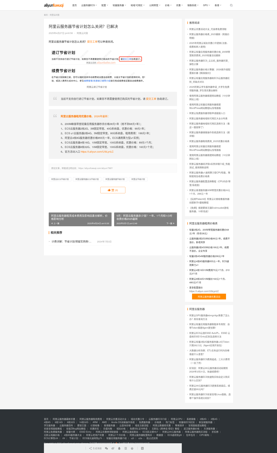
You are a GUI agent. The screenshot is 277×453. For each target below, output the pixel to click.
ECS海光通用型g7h (92, 438)
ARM (95, 422)
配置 (103, 5)
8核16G (59, 422)
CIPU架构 (204, 434)
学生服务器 (49, 425)
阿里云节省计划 (138, 179)
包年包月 (190, 434)
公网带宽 (153, 5)
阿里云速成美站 (130, 431)
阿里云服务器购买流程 (196, 431)
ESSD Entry (85, 431)
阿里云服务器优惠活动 (209, 296)
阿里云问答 (82, 33)
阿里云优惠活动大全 (116, 418)
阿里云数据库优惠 (162, 425)
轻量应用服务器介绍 (116, 438)
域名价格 (121, 428)
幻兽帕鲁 (95, 425)
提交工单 (92, 41)
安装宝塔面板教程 (53, 428)
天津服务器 (209, 428)
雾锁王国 (81, 425)
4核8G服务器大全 (73, 434)
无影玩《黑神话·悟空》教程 (165, 428)
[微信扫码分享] (106, 448)
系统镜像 (191, 418)
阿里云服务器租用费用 (91, 418)
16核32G (83, 422)
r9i (63, 438)
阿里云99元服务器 (171, 431)
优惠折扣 (94, 428)
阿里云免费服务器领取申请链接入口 (207, 113)
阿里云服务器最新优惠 (64, 418)
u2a (140, 438)
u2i (132, 438)
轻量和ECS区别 (187, 422)
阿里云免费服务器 (53, 431)
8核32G (71, 422)
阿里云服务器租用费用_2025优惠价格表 (209, 141)
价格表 (158, 422)
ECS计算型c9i (51, 438)
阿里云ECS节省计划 (60, 179)
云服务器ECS (88, 5)
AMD (104, 422)
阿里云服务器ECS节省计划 (87, 179)
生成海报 (97, 448)
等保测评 (179, 425)
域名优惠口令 (137, 418)
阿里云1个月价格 (116, 434)
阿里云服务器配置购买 (141, 434)
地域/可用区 (137, 5)
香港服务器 (109, 425)
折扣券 (215, 431)
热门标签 (170, 422)
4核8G (47, 422)
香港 (217, 5)
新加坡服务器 (205, 422)
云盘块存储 (125, 425)
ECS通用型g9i (175, 434)
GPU (205, 5)
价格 (167, 5)
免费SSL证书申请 (138, 428)
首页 (74, 5)
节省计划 (73, 438)
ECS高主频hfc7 (150, 431)
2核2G (203, 418)
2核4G (214, 418)
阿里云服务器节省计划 (115, 179)
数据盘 (159, 434)
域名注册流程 (141, 425)
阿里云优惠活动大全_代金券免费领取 (208, 29)
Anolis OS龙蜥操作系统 (123, 422)
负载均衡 (107, 428)
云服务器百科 (66, 425)
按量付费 (70, 431)
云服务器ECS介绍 (158, 418)
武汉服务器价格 (191, 428)
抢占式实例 (152, 438)
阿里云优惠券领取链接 (107, 431)
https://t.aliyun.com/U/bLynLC (97, 151)
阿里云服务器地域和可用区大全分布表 (208, 118)
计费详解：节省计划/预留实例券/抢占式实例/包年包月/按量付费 (82, 241)
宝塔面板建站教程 (197, 425)
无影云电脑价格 (52, 434)
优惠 (178, 5)
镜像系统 (191, 5)
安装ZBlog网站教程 (76, 428)
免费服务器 (144, 422)
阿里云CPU (176, 418)
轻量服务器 (118, 5)
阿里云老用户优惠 (95, 434)
